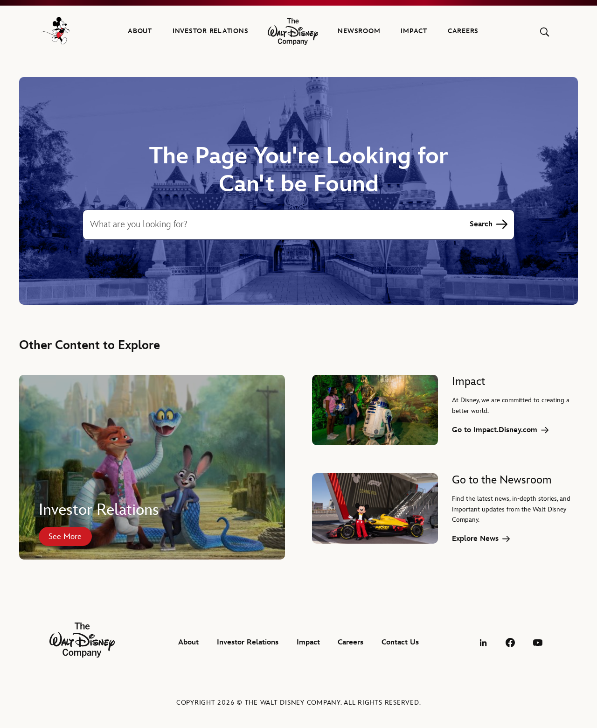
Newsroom (359, 31)
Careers (463, 31)
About (140, 31)
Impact (414, 31)
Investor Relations (211, 31)
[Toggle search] (544, 32)
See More (65, 536)
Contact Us (400, 642)
